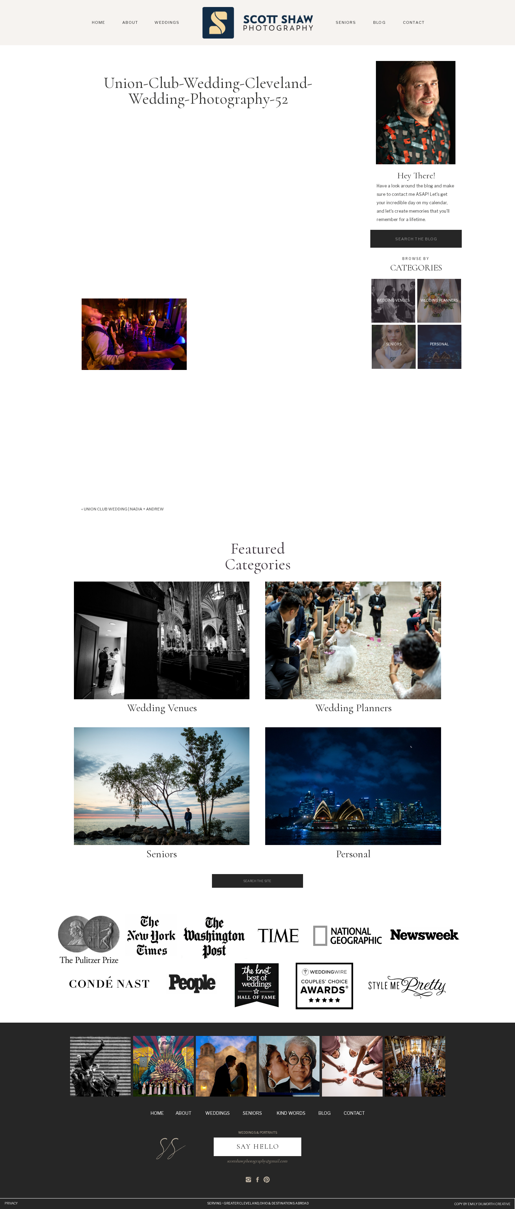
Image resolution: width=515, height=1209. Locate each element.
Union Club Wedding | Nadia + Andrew (124, 509)
